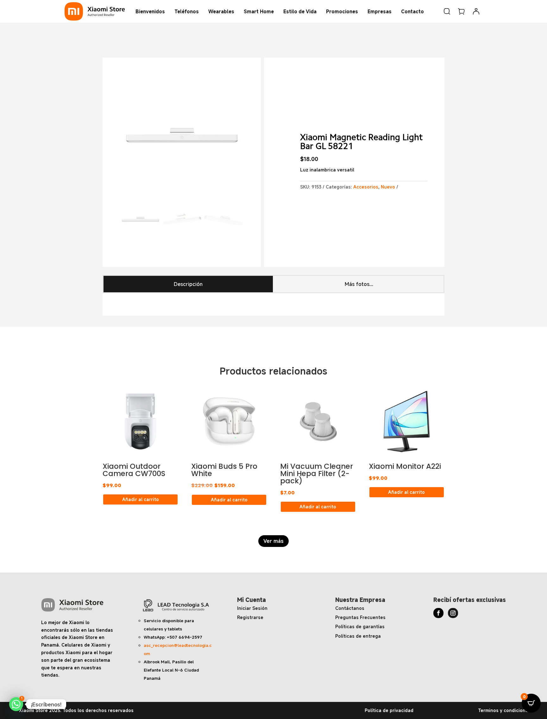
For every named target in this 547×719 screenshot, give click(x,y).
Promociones (342, 11)
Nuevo (388, 187)
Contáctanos (349, 608)
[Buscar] (447, 11)
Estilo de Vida (300, 11)
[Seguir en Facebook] (438, 613)
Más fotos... (359, 284)
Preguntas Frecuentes (360, 617)
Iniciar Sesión (252, 608)
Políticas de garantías (360, 626)
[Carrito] (461, 11)
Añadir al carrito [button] (140, 499)
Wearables (221, 11)
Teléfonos (186, 11)
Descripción (188, 284)
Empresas (380, 11)
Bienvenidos (150, 11)
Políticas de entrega (358, 636)
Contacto (412, 11)
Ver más (273, 540)
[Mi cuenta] (476, 11)
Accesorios (365, 187)
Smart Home (259, 11)
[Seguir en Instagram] (453, 613)
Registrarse (250, 617)
